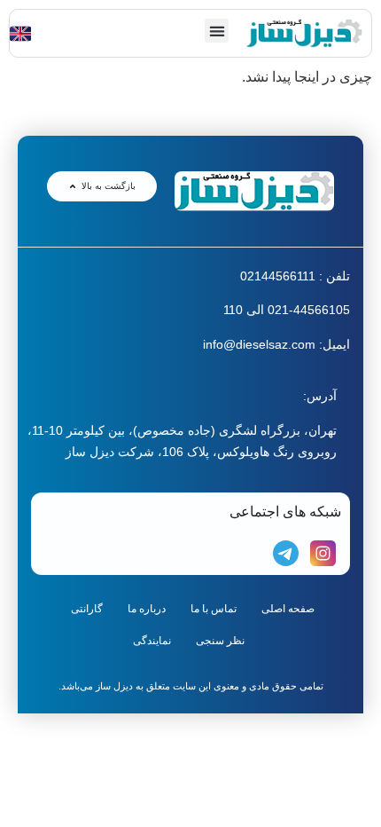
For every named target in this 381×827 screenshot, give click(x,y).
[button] (217, 31)
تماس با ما (213, 609)
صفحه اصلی (288, 609)
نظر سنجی (220, 640)
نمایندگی (152, 640)
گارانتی (87, 609)
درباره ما (147, 609)
